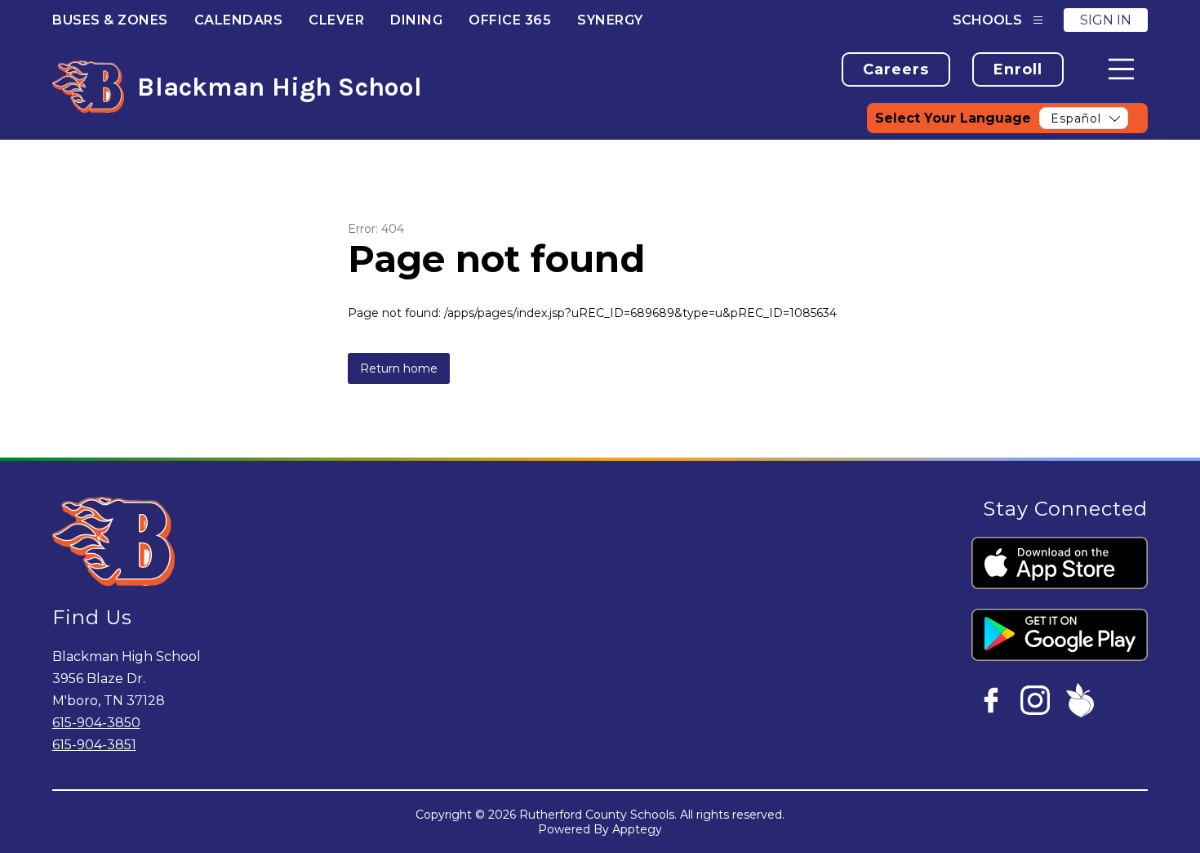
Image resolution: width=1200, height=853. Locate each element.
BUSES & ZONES (110, 20)
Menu (1121, 69)
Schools (987, 20)
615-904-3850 (96, 722)
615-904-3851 (94, 745)
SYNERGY (610, 20)
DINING (416, 20)
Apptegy (637, 829)
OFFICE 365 (510, 20)
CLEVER (336, 20)
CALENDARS (238, 20)
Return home (399, 368)
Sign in (1105, 20)
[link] (896, 69)
